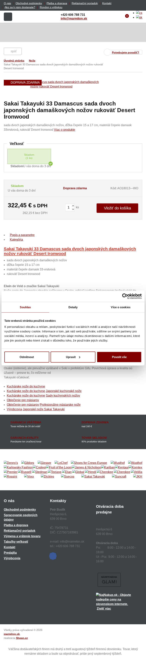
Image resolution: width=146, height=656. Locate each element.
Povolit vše (119, 356)
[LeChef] (61, 463)
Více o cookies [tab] (120, 307)
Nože (32, 60)
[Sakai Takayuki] (93, 476)
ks (77, 207)
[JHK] (137, 476)
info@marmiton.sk (74, 18)
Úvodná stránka (14, 60)
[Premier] (10, 472)
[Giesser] (44, 463)
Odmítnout (27, 356)
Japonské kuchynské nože (64, 391)
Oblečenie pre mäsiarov (23, 400)
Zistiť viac (104, 608)
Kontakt (106, 3)
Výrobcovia (14, 409)
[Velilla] (136, 472)
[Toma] (122, 472)
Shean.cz (22, 637)
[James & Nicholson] (86, 467)
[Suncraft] (119, 476)
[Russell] (24, 472)
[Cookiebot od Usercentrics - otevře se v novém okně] (125, 296)
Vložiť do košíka (117, 208)
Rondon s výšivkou (51, 7)
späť (14, 51)
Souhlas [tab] (25, 307)
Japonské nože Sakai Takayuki (44, 409)
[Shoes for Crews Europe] (89, 463)
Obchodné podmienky (29, 3)
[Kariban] (108, 467)
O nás (7, 3)
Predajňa (10, 552)
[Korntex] (135, 467)
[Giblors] (27, 463)
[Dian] (67, 472)
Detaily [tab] (73, 307)
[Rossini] (10, 476)
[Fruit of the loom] (59, 467)
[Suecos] (67, 476)
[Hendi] (90, 472)
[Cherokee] (105, 472)
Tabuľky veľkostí (16, 541)
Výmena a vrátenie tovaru (22, 536)
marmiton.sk (12, 633)
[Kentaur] (122, 467)
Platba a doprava (57, 3)
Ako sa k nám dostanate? (20, 7)
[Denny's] (11, 463)
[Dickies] (47, 476)
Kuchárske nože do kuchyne (26, 386)
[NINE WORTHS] (135, 463)
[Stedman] (39, 472)
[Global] (78, 472)
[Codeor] (39, 467)
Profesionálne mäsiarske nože (60, 404)
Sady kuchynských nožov (63, 395)
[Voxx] (29, 476)
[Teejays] (54, 472)
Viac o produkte (64, 129)
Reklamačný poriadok (85, 3)
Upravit (71, 356)
